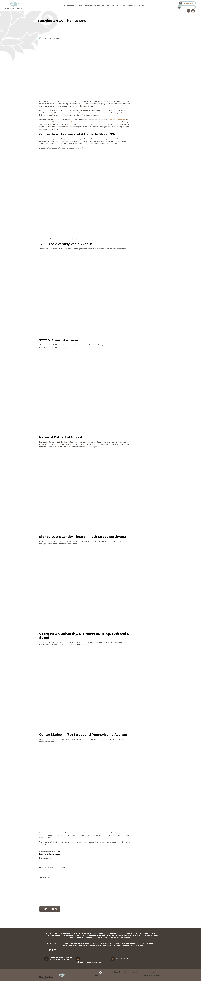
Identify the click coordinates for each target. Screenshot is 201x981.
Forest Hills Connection (61, 239)
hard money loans (68, 122)
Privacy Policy (155, 972)
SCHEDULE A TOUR (188, 7)
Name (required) (45, 858)
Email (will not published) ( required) (52, 867)
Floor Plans (69, 5)
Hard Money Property (117, 120)
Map (80, 5)
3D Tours (121, 5)
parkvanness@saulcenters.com (89, 962)
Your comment (44, 877)
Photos (110, 5)
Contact (132, 5)
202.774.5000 (122, 959)
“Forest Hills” (44, 239)
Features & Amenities (94, 5)
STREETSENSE (155, 975)
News (141, 5)
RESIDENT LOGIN (188, 3)
